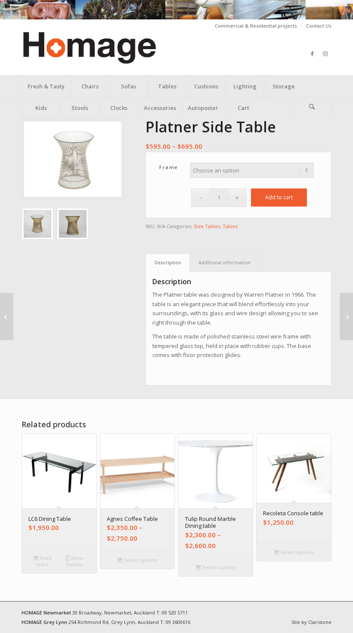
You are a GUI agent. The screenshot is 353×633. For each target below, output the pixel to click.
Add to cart (279, 197)
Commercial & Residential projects (256, 25)
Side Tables (207, 226)
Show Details (75, 561)
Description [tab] (168, 262)
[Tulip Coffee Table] (346, 316)
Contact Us (318, 25)
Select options (140, 560)
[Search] (312, 108)
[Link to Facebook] (312, 53)
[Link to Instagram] (325, 53)
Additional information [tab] (224, 262)
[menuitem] (256, 26)
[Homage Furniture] (106, 53)
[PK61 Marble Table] (6, 316)
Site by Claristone (311, 622)
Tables (230, 226)
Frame (168, 167)
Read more (44, 561)
